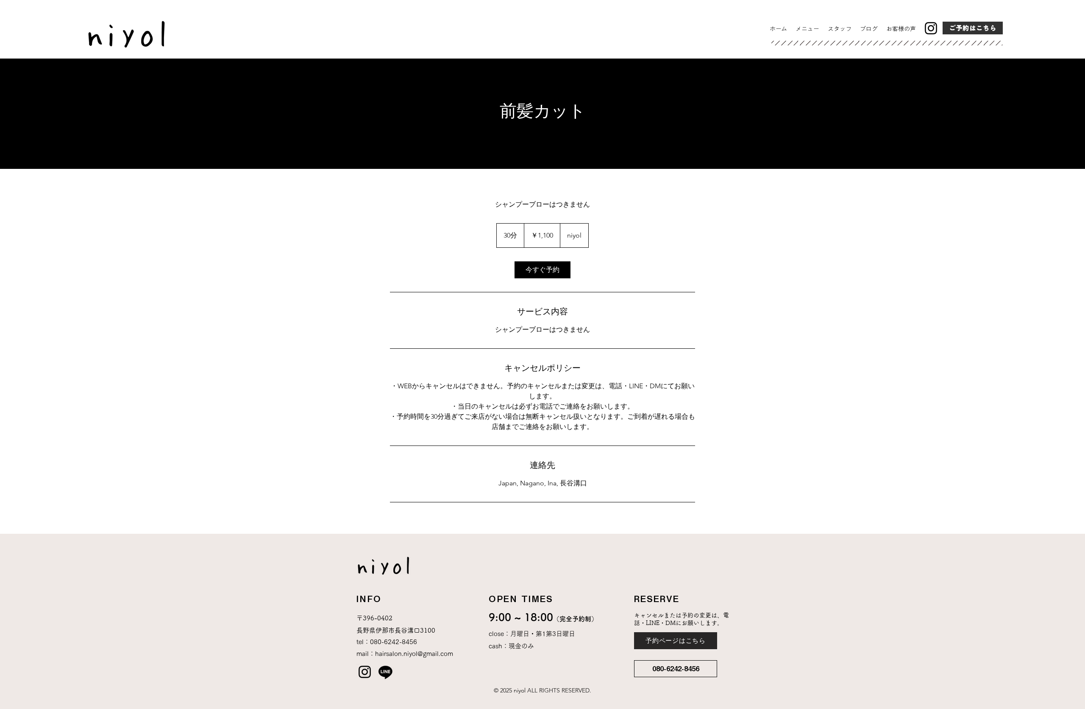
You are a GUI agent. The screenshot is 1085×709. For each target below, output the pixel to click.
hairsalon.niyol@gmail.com (414, 653)
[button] (675, 668)
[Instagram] (931, 28)
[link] (542, 269)
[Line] (385, 672)
